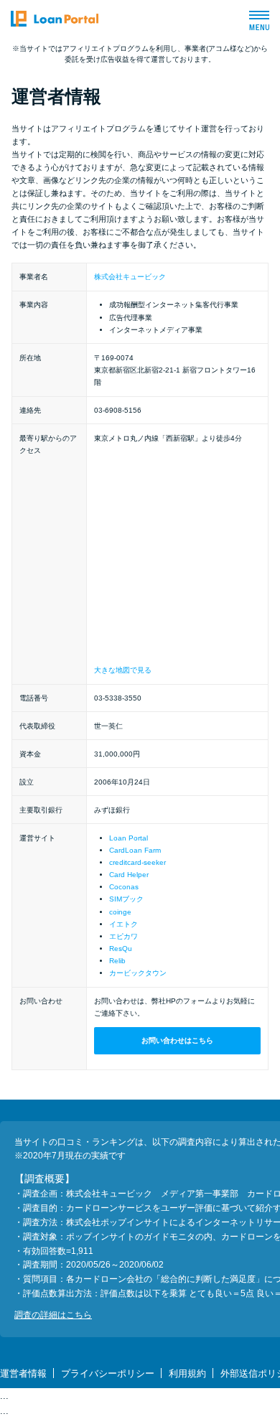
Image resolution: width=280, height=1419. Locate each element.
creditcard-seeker (137, 862)
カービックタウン (138, 973)
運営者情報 (23, 1373)
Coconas (124, 887)
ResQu (120, 948)
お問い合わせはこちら (177, 1040)
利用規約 (187, 1373)
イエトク (123, 924)
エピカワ (123, 936)
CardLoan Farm (135, 850)
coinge (120, 912)
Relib (117, 961)
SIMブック (126, 899)
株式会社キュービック (130, 277)
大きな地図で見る (122, 670)
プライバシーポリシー (107, 1373)
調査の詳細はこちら (53, 1315)
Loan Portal (128, 838)
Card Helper (129, 875)
